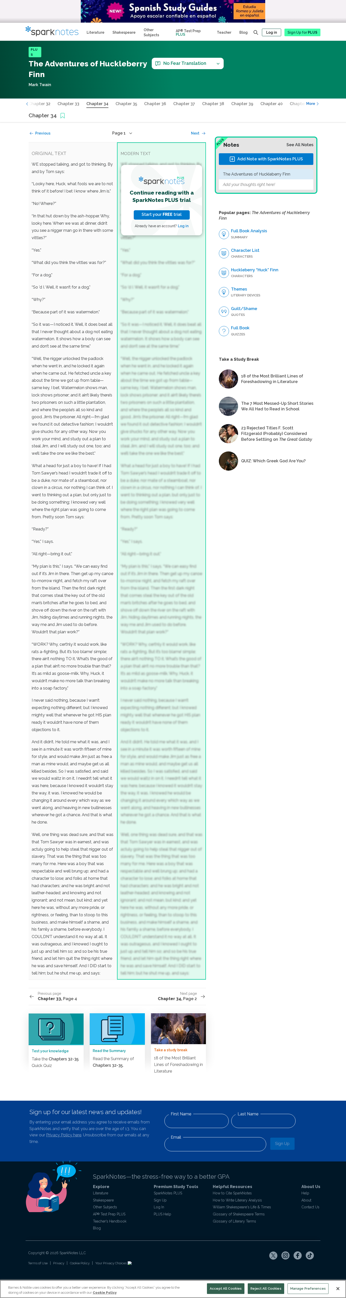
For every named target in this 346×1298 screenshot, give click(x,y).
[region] (173, 1289)
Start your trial (162, 214)
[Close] (337, 1288)
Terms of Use (38, 1263)
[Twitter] (273, 1255)
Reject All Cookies (266, 1288)
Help (305, 1193)
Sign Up (282, 1143)
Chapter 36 (155, 103)
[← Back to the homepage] (54, 32)
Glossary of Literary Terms (234, 1221)
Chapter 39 (242, 103)
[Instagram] (285, 1255)
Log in (271, 32)
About (306, 1200)
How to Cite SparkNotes (232, 1193)
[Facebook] (298, 1255)
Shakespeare (124, 32)
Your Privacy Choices (111, 1263)
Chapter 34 (97, 103)
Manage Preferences (308, 1288)
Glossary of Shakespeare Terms (239, 1214)
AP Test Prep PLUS (109, 1214)
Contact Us (310, 1207)
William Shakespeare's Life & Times (242, 1207)
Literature (95, 32)
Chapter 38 (213, 103)
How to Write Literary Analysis (237, 1200)
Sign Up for (302, 32)
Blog (243, 32)
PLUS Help (162, 1214)
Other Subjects (151, 32)
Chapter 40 (271, 103)
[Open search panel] (256, 32)
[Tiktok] (310, 1255)
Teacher (224, 32)
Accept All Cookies (226, 1288)
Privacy (58, 1263)
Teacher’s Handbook (109, 1221)
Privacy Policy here (63, 1135)
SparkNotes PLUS (168, 1193)
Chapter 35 (126, 103)
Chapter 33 (68, 103)
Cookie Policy (80, 1263)
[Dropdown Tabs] (218, 63)
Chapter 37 (184, 103)
